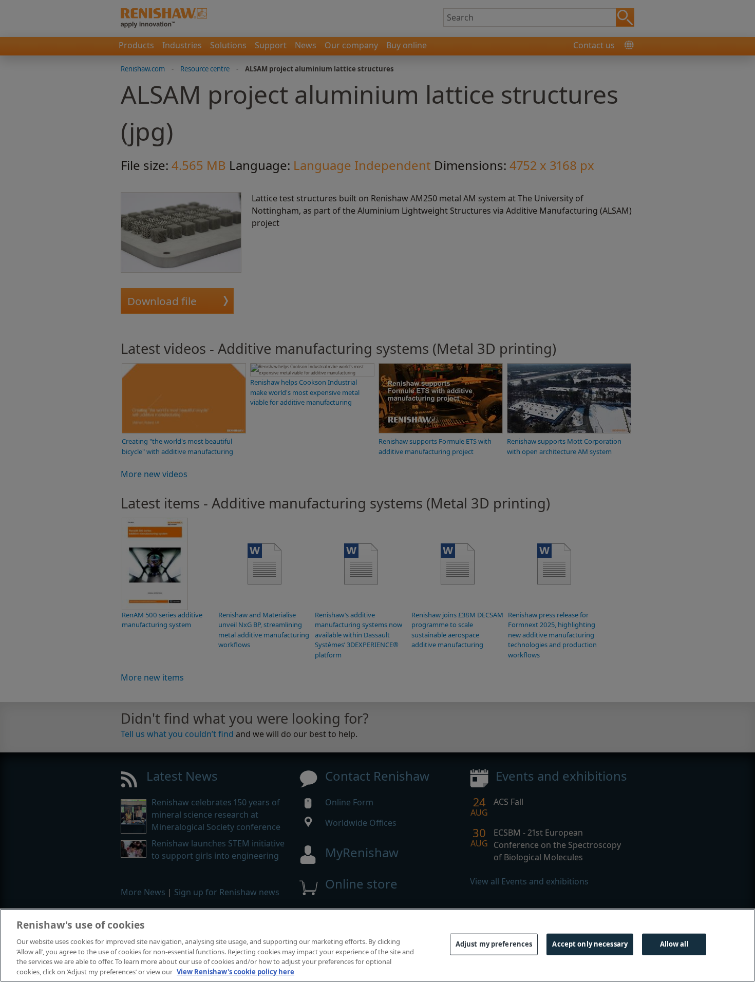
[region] (377, 945)
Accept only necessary (590, 944)
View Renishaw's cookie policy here (235, 971)
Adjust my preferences (494, 944)
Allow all (674, 944)
